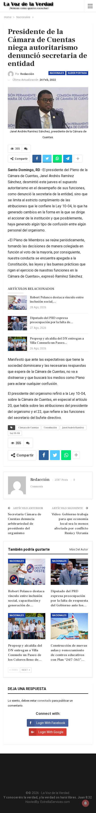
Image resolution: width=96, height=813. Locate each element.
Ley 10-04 (15, 433)
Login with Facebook (50, 723)
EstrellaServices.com (55, 802)
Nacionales (57, 73)
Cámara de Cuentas (28, 427)
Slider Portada (77, 73)
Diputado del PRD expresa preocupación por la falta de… (51, 320)
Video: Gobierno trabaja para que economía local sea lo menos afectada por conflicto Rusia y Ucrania (70, 523)
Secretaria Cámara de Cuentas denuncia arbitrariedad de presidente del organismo (24, 523)
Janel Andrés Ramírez (73, 427)
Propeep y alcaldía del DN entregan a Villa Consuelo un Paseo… (57, 341)
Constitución (50, 427)
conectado (44, 700)
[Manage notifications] (85, 803)
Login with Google (50, 732)
